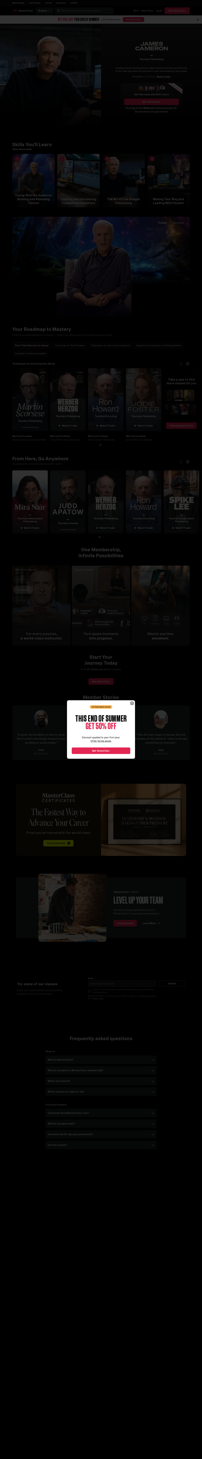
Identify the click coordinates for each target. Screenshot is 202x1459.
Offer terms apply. (101, 741)
